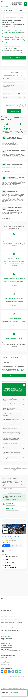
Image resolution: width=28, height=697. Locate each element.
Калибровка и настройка (7, 89)
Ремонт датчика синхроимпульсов (6, 94)
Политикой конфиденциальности (14, 493)
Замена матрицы (6, 78)
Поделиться (2, 671)
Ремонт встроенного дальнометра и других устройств (9, 86)
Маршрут (7, 545)
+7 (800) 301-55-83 (17, 2)
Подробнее (14, 245)
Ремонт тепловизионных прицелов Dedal (11, 619)
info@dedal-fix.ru (5, 643)
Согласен (24, 692)
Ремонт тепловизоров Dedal (8, 616)
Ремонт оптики (5, 97)
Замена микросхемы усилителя (9, 82)
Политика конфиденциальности (14, 682)
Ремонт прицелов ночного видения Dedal (11, 622)
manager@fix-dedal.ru (6, 647)
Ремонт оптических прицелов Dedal (10, 613)
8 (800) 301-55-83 (5, 639)
